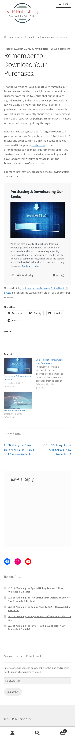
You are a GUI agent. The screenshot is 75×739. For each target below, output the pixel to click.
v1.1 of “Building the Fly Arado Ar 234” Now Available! (57, 449)
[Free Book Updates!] (18, 400)
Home (11, 37)
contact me (38, 145)
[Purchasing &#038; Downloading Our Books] (18, 366)
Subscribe (13, 691)
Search (37, 733)
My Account (12, 733)
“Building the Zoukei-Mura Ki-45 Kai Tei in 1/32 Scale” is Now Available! (19, 449)
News (19, 37)
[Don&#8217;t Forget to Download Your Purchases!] (52, 373)
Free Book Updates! (14, 410)
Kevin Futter (41, 48)
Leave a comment (60, 48)
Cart (57, 730)
